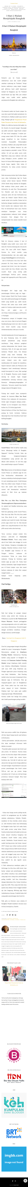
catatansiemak (5, 919)
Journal (12, 919)
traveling (22, 919)
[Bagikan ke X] (10, 915)
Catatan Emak (14, 3)
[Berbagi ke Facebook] (7, 915)
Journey (17, 919)
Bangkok (15, 918)
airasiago (9, 918)
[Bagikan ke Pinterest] (12, 915)
